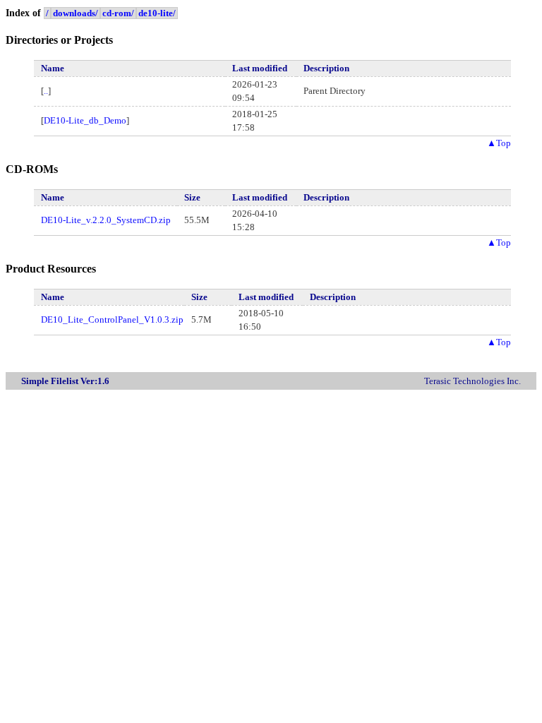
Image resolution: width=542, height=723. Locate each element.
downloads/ (75, 13)
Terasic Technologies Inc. (472, 381)
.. (46, 90)
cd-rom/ (118, 13)
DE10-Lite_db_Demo (85, 120)
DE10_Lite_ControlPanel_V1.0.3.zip (112, 319)
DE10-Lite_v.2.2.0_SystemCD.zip (106, 220)
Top (499, 143)
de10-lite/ (157, 13)
